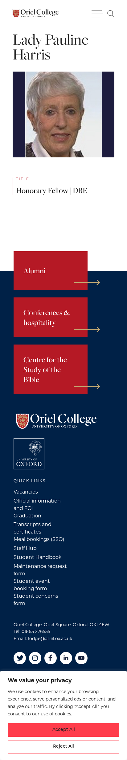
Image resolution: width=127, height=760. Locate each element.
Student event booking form (32, 585)
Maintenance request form (40, 570)
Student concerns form (36, 600)
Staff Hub (25, 548)
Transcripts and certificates (32, 528)
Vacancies (26, 492)
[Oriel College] (35, 13)
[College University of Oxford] (29, 453)
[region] (63, 715)
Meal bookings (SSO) (39, 539)
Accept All (63, 729)
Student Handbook (38, 557)
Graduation (27, 516)
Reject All (63, 746)
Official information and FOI (37, 505)
